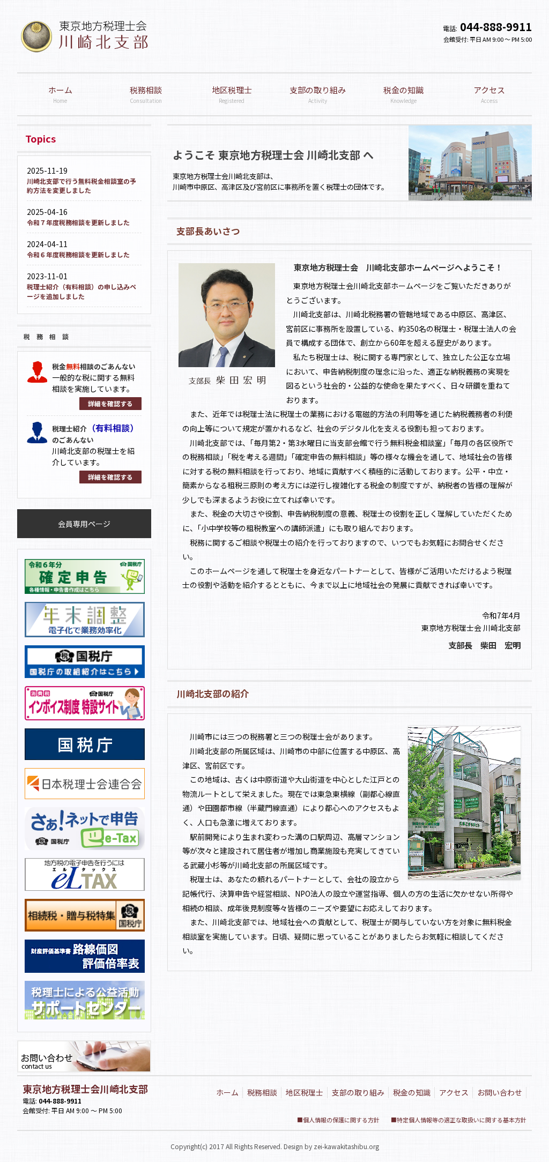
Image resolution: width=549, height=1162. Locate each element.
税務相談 (262, 1092)
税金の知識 (412, 1092)
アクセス (454, 1092)
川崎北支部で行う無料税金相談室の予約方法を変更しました (81, 185)
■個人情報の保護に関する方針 (338, 1119)
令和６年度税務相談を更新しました (78, 254)
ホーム (227, 1092)
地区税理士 (304, 1092)
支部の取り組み (358, 1092)
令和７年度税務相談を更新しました (78, 222)
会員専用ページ (84, 523)
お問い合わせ (499, 1092)
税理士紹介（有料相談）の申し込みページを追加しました (81, 291)
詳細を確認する (110, 403)
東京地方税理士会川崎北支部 (85, 1089)
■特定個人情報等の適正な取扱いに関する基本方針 (458, 1119)
